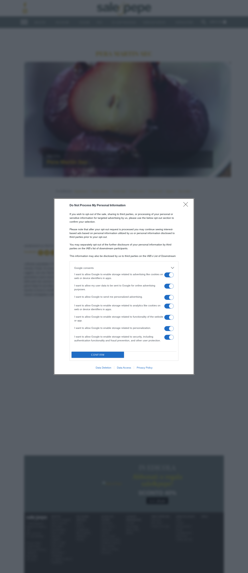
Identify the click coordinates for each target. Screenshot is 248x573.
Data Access (124, 367)
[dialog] (124, 286)
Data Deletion (103, 367)
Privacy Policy (145, 367)
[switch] (169, 274)
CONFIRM (98, 354)
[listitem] (124, 268)
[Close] (186, 205)
